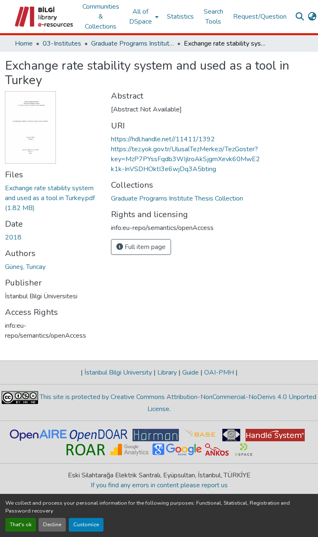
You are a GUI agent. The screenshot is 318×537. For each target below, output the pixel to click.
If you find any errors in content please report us (159, 485)
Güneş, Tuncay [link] (25, 266)
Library (167, 372)
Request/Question (260, 16)
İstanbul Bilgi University (118, 372)
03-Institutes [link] (62, 43)
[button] (44, 16)
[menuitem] (143, 16)
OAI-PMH (219, 372)
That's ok (20, 524)
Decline (52, 524)
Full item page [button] (144, 247)
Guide (190, 372)
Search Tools (213, 16)
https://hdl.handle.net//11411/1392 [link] (163, 139)
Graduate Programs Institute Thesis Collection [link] (132, 43)
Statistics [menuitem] (180, 16)
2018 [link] (13, 237)
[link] (53, 198)
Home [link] (24, 43)
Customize (86, 524)
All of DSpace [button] (140, 16)
